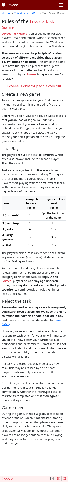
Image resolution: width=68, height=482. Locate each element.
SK (58, 478)
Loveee (12, 4)
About (9, 478)
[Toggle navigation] (61, 4)
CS (64, 478)
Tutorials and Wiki (26, 13)
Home (6, 13)
